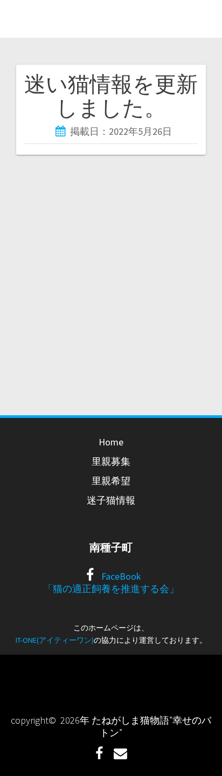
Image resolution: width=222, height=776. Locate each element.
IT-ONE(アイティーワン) (55, 640)
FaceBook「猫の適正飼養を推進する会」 (111, 582)
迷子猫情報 (111, 500)
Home (111, 442)
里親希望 (111, 481)
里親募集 (111, 461)
